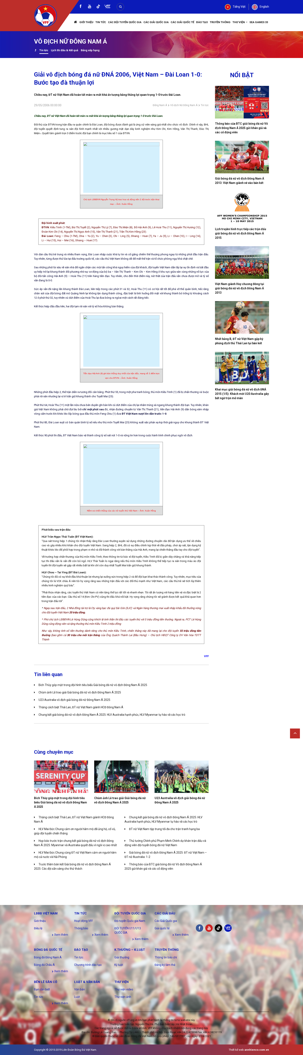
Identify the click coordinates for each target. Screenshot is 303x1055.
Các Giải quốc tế (182, 22)
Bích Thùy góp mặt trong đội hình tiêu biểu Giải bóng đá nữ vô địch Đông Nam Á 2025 (93, 685)
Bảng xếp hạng (90, 50)
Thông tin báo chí (166, 957)
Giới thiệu (86, 22)
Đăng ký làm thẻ (165, 964)
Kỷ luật (118, 964)
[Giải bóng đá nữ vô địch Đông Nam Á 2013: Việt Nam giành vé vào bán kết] (242, 157)
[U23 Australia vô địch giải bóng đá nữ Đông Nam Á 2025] (182, 776)
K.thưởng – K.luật (129, 950)
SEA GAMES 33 (258, 22)
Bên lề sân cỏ (45, 982)
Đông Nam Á (160, 105)
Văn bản (79, 989)
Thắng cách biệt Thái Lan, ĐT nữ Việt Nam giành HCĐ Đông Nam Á (81, 707)
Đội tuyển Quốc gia (130, 913)
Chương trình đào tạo (88, 964)
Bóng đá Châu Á (44, 964)
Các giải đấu (165, 913)
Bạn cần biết (42, 989)
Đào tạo (202, 22)
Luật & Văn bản (87, 982)
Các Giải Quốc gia (156, 22)
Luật (77, 996)
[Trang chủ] (75, 22)
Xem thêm (61, 934)
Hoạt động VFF (83, 921)
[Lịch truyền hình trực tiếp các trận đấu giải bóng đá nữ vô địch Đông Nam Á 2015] (242, 207)
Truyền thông (220, 22)
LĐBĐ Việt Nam (46, 913)
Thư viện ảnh (122, 996)
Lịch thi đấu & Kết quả (64, 50)
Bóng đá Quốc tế (48, 950)
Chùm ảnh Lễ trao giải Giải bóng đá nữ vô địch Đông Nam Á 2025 (80, 692)
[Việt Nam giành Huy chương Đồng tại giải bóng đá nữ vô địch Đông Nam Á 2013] (242, 262)
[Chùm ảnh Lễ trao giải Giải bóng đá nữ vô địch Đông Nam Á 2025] (121, 776)
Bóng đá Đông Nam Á (48, 957)
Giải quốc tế (162, 928)
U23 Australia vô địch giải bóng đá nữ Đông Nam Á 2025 (74, 699)
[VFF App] (107, 7)
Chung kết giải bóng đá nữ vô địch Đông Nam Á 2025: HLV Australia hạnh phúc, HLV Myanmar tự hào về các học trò (112, 714)
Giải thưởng (121, 957)
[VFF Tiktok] (98, 7)
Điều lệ (38, 928)
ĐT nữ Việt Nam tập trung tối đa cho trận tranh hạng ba (164, 829)
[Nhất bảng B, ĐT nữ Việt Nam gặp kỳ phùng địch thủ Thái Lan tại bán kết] (242, 317)
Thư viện (239, 22)
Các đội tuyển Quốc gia (124, 22)
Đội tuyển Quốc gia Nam (129, 921)
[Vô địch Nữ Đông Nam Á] (35, 50)
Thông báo (81, 928)
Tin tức (100, 22)
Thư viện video (123, 989)
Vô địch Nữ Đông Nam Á (183, 105)
